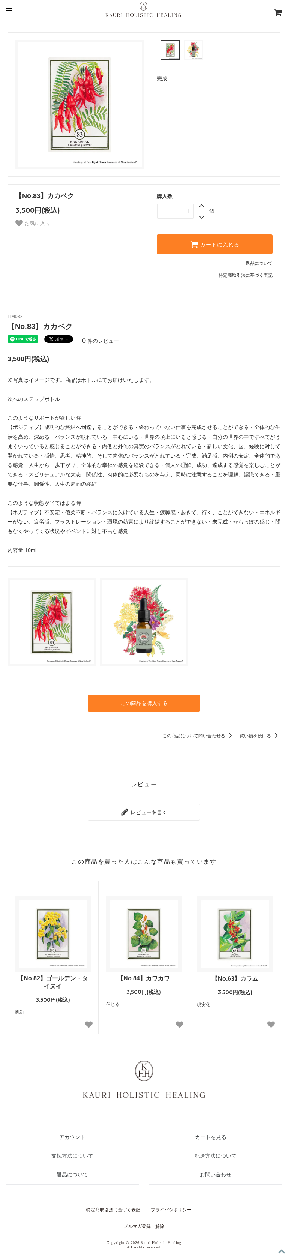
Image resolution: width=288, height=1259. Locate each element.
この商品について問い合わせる (194, 735)
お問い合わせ (215, 1175)
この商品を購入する (144, 703)
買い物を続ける (256, 735)
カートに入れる (219, 244)
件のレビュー (100, 341)
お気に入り (37, 223)
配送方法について (216, 1156)
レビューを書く (148, 812)
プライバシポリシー (171, 1209)
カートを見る (210, 1137)
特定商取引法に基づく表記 (246, 275)
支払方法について (72, 1156)
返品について (259, 263)
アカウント (72, 1137)
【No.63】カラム (235, 978)
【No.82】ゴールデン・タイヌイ (53, 982)
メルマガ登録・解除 (144, 1226)
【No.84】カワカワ (143, 978)
